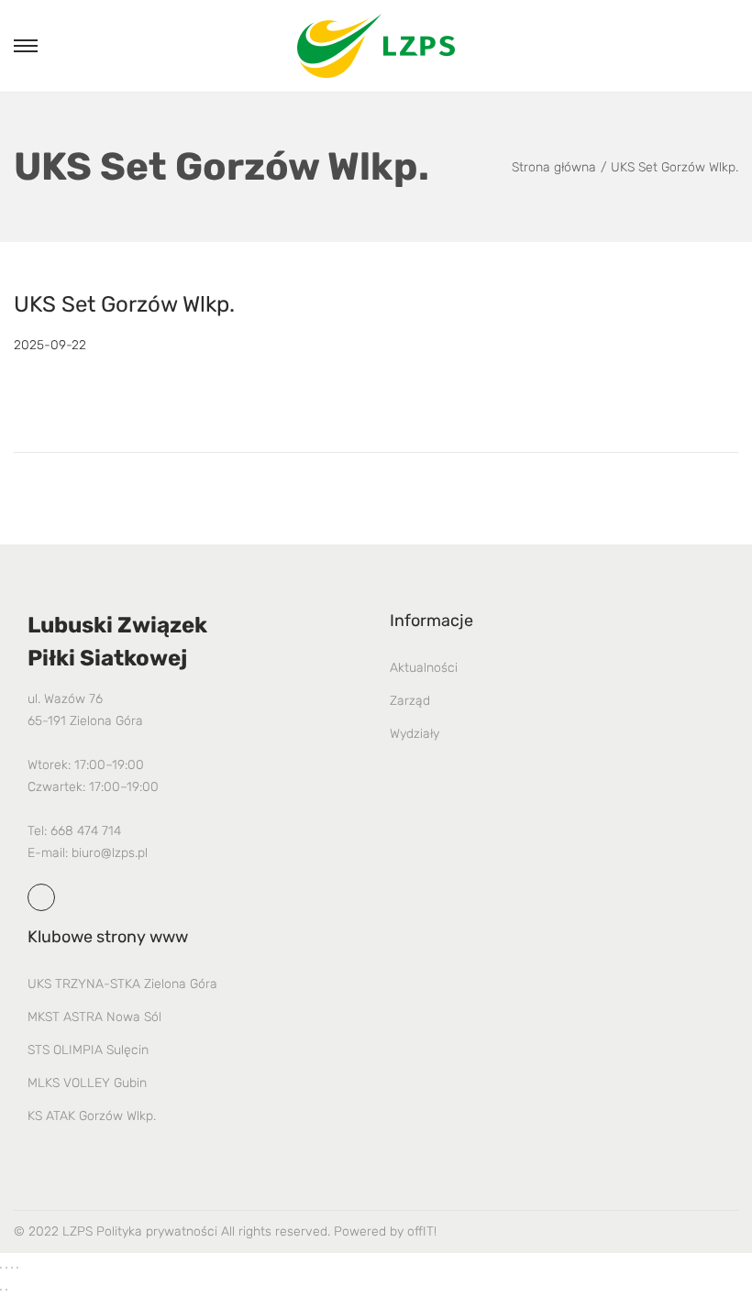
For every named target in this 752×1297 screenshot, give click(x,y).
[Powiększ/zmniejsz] (1, 1268)
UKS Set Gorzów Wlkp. (124, 304)
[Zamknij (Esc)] (17, 1268)
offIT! (422, 1231)
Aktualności (424, 668)
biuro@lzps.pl (110, 853)
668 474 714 (85, 831)
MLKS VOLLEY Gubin (87, 1083)
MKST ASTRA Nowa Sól (94, 1017)
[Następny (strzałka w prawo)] (6, 1290)
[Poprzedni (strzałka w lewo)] (1, 1290)
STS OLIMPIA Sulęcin (88, 1050)
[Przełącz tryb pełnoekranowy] (6, 1268)
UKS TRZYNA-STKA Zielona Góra (122, 984)
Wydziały (414, 734)
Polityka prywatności (156, 1231)
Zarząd (410, 701)
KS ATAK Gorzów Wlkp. (92, 1116)
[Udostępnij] (12, 1268)
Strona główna (554, 167)
